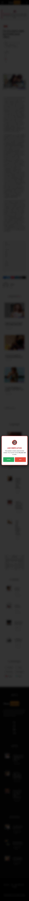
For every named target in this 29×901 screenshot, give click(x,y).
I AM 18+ (9, 459)
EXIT (20, 459)
